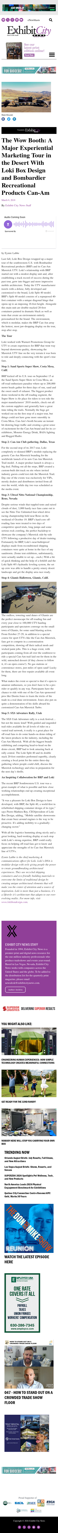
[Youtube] (21, 20)
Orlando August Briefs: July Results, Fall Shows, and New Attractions (29, 1159)
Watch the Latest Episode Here (26, 1259)
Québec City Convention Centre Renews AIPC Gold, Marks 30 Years (27, 1194)
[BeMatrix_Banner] (29, 10)
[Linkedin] (17, 20)
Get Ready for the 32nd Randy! (18, 1101)
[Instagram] (12, 20)
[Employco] (22, 1331)
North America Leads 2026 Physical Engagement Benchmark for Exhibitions (25, 1186)
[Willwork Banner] (29, 72)
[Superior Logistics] (29, 1011)
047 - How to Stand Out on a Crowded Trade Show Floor (28, 1397)
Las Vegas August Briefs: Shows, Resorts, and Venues (27, 1168)
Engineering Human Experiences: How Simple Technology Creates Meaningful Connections (27, 1061)
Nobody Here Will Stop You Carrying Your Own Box (28, 1142)
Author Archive (15, 989)
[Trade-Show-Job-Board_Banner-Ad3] (29, 133)
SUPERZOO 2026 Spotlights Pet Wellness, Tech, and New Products (29, 1177)
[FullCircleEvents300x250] (26, 1451)
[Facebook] (3, 20)
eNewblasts (34, 20)
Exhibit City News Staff (18, 205)
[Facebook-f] (19, 1527)
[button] (51, 20)
